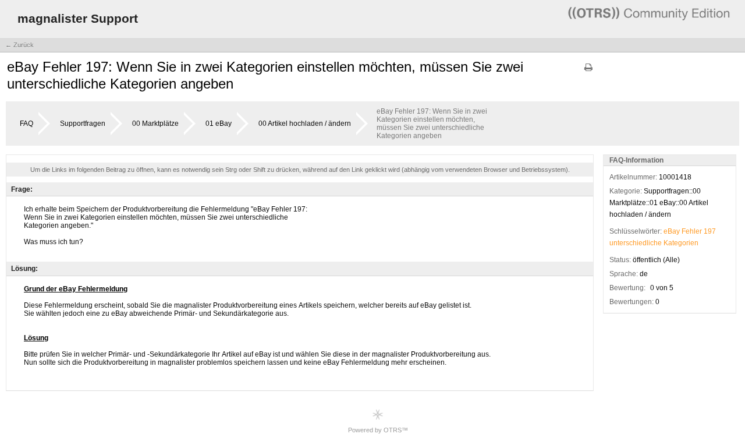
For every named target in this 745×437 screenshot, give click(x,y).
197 (710, 231)
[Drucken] (588, 71)
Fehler (692, 231)
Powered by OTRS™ (378, 430)
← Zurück (19, 44)
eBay (672, 231)
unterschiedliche (635, 243)
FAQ (26, 123)
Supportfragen (82, 123)
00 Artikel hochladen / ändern (304, 123)
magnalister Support (77, 18)
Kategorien (681, 243)
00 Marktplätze (155, 123)
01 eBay (218, 123)
